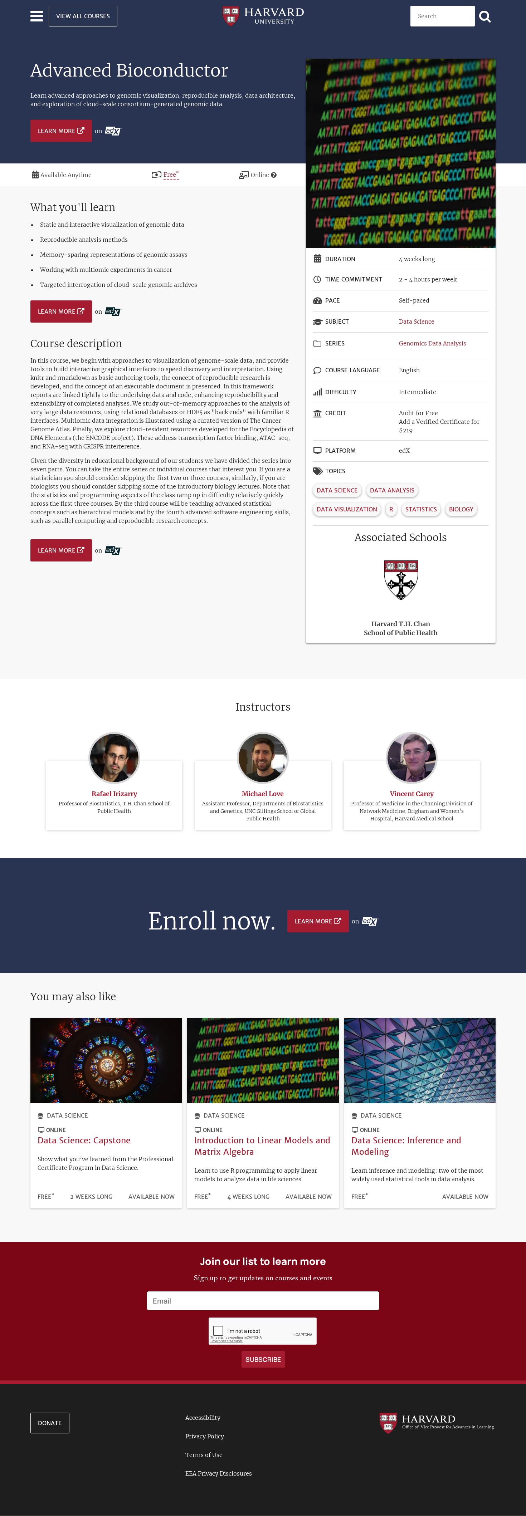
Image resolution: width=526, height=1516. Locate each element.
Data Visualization (347, 509)
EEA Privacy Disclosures (218, 1473)
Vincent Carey (412, 794)
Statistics (421, 509)
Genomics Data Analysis (432, 343)
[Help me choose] (274, 175)
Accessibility (202, 1417)
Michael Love (263, 794)
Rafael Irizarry (114, 794)
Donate (50, 1423)
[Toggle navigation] (36, 16)
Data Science (416, 321)
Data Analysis (392, 490)
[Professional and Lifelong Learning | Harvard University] (262, 15)
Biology (461, 509)
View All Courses (83, 16)
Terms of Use (204, 1454)
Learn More (57, 130)
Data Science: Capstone (84, 1140)
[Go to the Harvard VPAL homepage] (436, 1423)
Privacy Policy (204, 1436)
